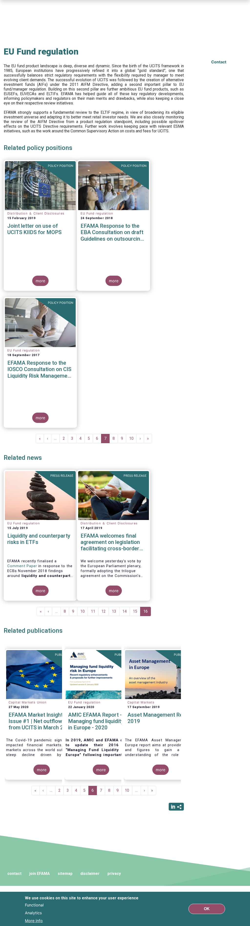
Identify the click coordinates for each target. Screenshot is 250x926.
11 (94, 611)
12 (105, 611)
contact (14, 873)
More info (34, 920)
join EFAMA (39, 873)
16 (147, 612)
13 (115, 611)
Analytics (33, 912)
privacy (114, 873)
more (40, 280)
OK (207, 909)
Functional (34, 905)
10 (133, 438)
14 (126, 611)
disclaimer (90, 873)
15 (136, 611)
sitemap (65, 873)
